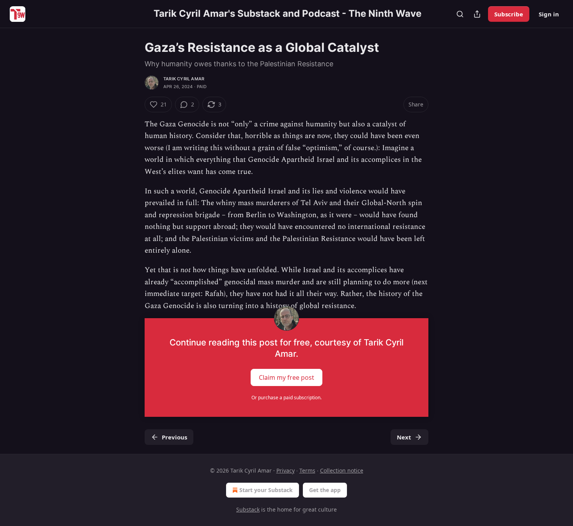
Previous (174, 437)
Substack (248, 509)
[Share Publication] (477, 14)
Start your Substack (266, 490)
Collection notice (341, 470)
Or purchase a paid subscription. (286, 397)
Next (404, 437)
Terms (307, 470)
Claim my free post (286, 377)
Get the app (325, 490)
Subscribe (508, 14)
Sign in (549, 14)
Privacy (285, 470)
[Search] (460, 14)
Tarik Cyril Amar (183, 78)
